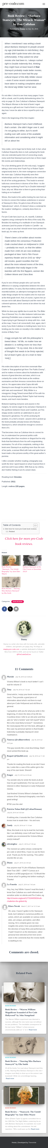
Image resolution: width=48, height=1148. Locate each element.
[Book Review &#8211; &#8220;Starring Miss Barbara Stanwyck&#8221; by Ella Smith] (11, 582)
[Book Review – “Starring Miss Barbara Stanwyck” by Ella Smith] (24, 1045)
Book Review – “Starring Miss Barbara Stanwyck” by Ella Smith (11, 591)
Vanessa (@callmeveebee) (18, 740)
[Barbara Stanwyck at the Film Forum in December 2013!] (32, 560)
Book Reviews (17, 601)
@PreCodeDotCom (24, 654)
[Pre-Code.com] (14, 4)
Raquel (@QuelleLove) (17, 756)
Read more (33, 1030)
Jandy (9, 825)
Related (12, 531)
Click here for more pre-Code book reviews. (21, 529)
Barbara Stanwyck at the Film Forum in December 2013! (32, 569)
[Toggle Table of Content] (34, 525)
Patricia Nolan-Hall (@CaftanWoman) (24, 809)
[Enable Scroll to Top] (43, 1143)
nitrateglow (12, 844)
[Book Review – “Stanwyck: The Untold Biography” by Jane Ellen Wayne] (24, 1095)
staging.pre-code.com (11, 649)
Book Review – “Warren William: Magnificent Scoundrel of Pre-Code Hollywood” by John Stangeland (21, 1012)
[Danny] (24, 628)
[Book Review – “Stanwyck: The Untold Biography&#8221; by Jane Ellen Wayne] (11, 560)
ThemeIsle (32, 1142)
